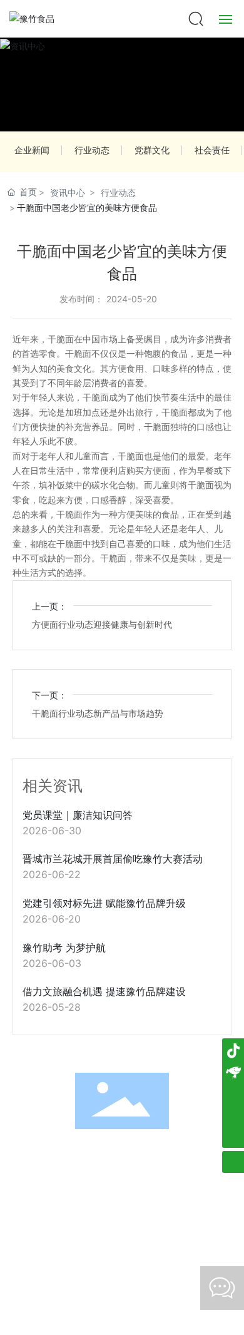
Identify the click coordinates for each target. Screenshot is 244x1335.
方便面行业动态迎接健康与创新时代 (102, 624)
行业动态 (91, 150)
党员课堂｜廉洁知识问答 (78, 815)
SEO (206, 1225)
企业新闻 (31, 150)
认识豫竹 (93, 1158)
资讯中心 (67, 192)
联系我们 (180, 1178)
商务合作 (64, 1178)
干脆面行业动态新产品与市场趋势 (97, 713)
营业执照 (170, 1225)
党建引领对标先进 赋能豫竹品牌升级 (104, 903)
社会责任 (212, 150)
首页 (36, 1158)
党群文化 (152, 150)
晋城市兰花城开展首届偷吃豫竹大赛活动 (113, 858)
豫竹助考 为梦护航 (64, 947)
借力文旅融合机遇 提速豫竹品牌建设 (104, 991)
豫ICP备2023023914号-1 (86, 1225)
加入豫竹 (122, 1178)
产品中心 (151, 1158)
